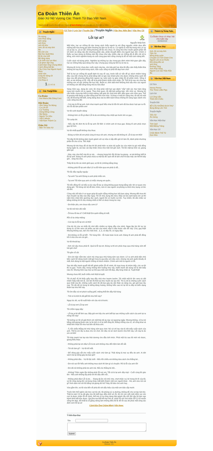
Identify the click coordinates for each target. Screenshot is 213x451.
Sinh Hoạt (86, 25)
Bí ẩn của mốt (44, 56)
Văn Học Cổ (138, 30)
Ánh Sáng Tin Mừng (47, 105)
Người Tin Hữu (45, 116)
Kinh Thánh (65, 25)
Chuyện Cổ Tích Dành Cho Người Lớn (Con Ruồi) (161, 59)
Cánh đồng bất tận (46, 67)
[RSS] (40, 443)
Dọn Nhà (153, 135)
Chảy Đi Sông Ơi (45, 76)
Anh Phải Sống (44, 39)
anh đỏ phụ (43, 45)
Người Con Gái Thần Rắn (161, 71)
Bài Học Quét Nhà (46, 54)
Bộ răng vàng (44, 58)
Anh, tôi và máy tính (46, 47)
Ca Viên (105, 25)
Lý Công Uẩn (155, 97)
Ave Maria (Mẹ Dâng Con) (50, 98)
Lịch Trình (96, 25)
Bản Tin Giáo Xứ (46, 128)
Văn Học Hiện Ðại (122, 30)
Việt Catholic (44, 118)
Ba (39, 50)
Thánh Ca (42, 25)
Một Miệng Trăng (157, 126)
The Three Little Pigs (158, 90)
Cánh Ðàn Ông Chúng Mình (50, 65)
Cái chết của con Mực (47, 60)
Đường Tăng (155, 66)
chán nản (42, 74)
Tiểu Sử (153, 53)
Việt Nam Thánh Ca (47, 121)
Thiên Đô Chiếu (156, 99)
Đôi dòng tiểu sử (157, 62)
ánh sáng (42, 41)
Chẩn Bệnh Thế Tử (158, 133)
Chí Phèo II (43, 80)
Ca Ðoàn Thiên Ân (59, 13)
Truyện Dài (88, 30)
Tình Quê (154, 124)
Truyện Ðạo (53, 25)
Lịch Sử (77, 30)
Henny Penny (155, 88)
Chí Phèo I (42, 78)
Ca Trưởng (44, 110)
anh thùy (42, 43)
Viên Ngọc (118, 405)
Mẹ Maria (43, 114)
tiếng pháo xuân (157, 55)
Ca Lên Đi (43, 107)
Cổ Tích (68, 30)
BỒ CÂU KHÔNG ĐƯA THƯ (161, 106)
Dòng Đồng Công (46, 112)
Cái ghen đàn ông (46, 63)
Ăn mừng (42, 36)
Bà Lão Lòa (43, 52)
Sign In (172, 25)
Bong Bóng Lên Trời (158, 108)
